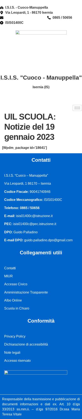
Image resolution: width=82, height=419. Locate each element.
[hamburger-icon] (77, 108)
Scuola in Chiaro (16, 308)
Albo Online (13, 300)
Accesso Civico (15, 284)
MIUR (8, 276)
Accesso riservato (17, 360)
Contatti (10, 268)
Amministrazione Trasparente (26, 292)
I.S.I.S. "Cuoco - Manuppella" (41, 77)
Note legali (12, 352)
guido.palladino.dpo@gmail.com (48, 240)
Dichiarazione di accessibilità (26, 344)
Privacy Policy (14, 336)
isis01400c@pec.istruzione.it (34, 224)
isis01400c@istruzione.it (24, 17)
